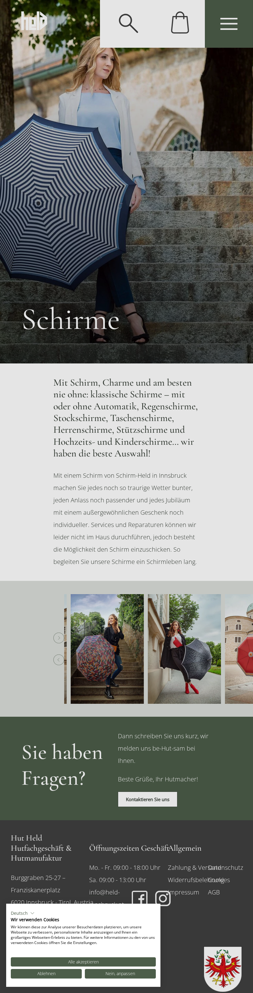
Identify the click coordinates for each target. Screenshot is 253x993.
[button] (23, 913)
